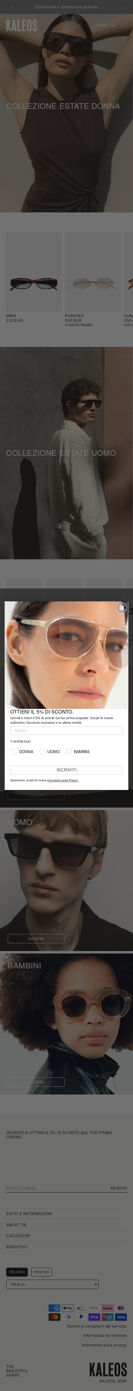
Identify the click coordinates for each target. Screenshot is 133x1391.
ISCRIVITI (66, 770)
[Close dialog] (122, 607)
